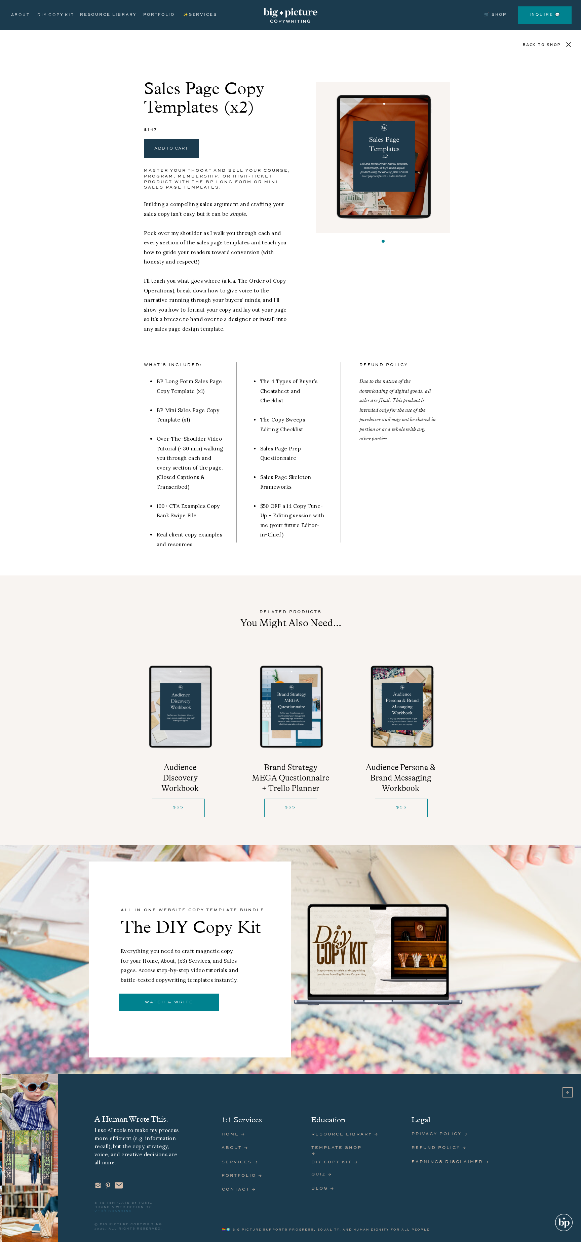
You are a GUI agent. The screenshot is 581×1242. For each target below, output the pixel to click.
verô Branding (113, 1211)
